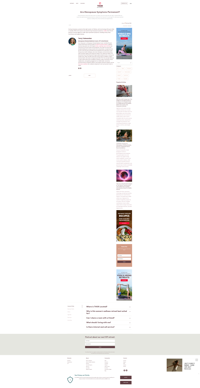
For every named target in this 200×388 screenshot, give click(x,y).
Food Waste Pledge (108, 369)
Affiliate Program (89, 369)
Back (70, 75)
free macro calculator (83, 64)
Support (124, 362)
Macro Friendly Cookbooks (90, 362)
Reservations (69, 362)
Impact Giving (107, 366)
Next (90, 75)
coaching (101, 46)
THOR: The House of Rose (101, 44)
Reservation (124, 3)
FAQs (124, 363)
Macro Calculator (89, 360)
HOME (70, 25)
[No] (198, 373)
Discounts (106, 362)
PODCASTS (129, 68)
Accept (125, 377)
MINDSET (119, 75)
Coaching (82, 3)
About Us (87, 366)
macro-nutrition (106, 46)
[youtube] (126, 371)
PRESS (123, 68)
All (117, 68)
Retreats (72, 3)
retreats (96, 46)
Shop (77, 3)
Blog (105, 370)
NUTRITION (126, 75)
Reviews (87, 363)
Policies (124, 366)
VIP (67, 363)
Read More (125, 382)
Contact (124, 360)
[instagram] (124, 371)
